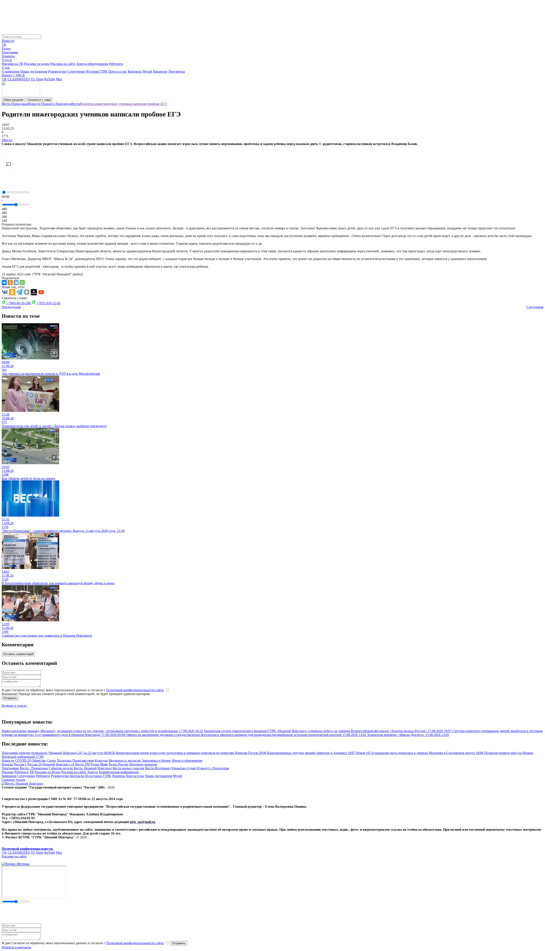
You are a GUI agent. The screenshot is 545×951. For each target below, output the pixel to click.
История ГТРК (97, 71)
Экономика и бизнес (156, 760)
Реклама (8, 772)
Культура (101, 760)
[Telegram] (16, 282)
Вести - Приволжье (34, 768)
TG (33, 79)
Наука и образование (187, 760)
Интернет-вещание (143, 764)
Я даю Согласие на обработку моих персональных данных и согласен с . (83, 690)
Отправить (10, 698)
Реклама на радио (37, 64)
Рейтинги (116, 64)
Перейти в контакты (16, 947)
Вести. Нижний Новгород (93, 768)
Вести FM (82, 764)
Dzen (39, 79)
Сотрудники (76, 71)
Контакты (135, 71)
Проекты (8, 56)
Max (59, 79)
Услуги (7, 60)
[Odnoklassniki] (10, 282)
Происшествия (83, 760)
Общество (39, 760)
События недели (61, 768)
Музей (147, 71)
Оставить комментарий (18, 654)
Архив (20, 779)
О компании (11, 71)
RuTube (49, 79)
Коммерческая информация (119, 772)
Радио (6, 48)
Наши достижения (33, 71)
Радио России (119, 764)
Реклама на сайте (62, 64)
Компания (9, 776)
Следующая (534, 307)
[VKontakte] (4, 282)
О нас (6, 67)
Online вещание (13, 99)
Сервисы (8, 779)
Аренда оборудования (92, 64)
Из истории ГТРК (98, 776)
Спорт (51, 760)
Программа (10, 52)
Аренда (92, 772)
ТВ (4, 44)
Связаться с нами (39, 99)
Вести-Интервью (157, 768)
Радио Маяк (99, 764)
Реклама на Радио (47, 772)
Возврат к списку (14, 705)
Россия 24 (34, 764)
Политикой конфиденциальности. (27, 848)
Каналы (7, 764)
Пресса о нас (117, 71)
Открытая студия (183, 768)
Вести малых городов (128, 768)
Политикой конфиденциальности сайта (135, 690)
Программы (10, 768)
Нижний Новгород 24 (58, 764)
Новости (8, 41)
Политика (64, 760)
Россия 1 (20, 764)
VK (4, 79)
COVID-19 (23, 760)
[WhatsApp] (22, 282)
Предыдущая (11, 307)
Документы (176, 71)
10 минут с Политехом (212, 768)
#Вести (7, 140)
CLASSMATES (19, 79)
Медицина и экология (125, 760)
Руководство (57, 71)
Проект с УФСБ (13, 75)
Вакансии (160, 71)
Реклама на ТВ (12, 64)
